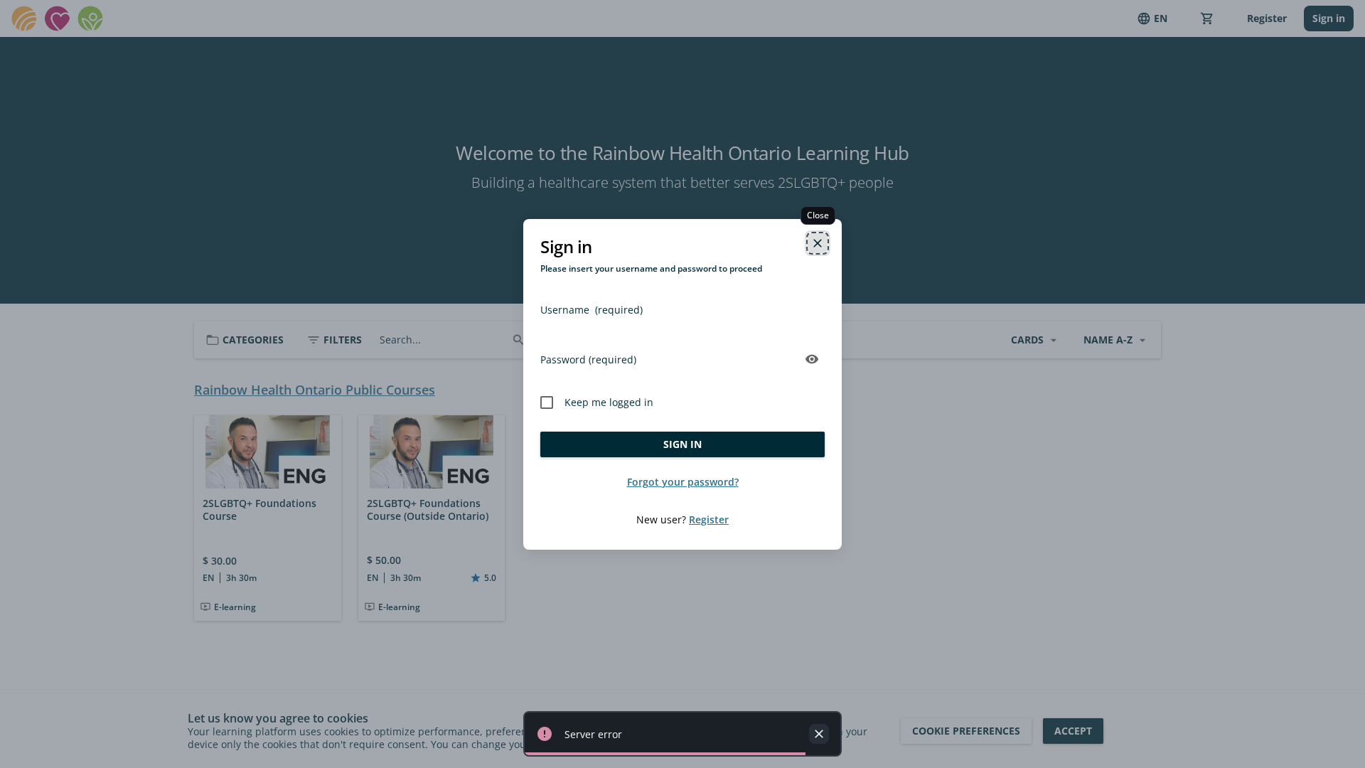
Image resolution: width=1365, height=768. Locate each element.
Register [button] (709, 519)
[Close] (817, 243)
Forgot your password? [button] (683, 482)
